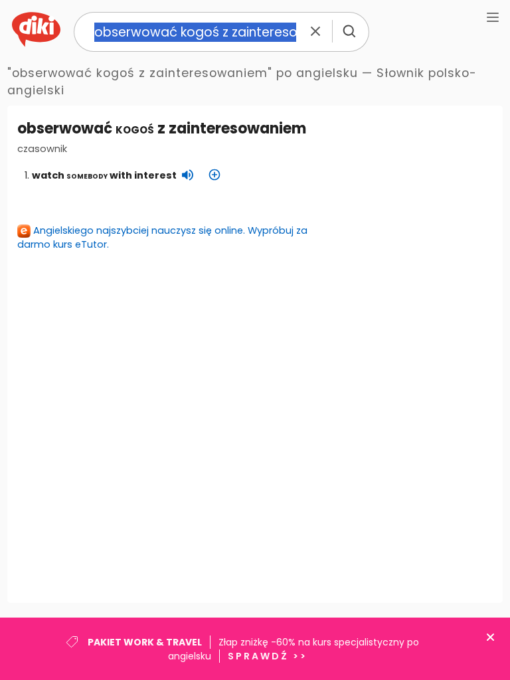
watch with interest (104, 175)
